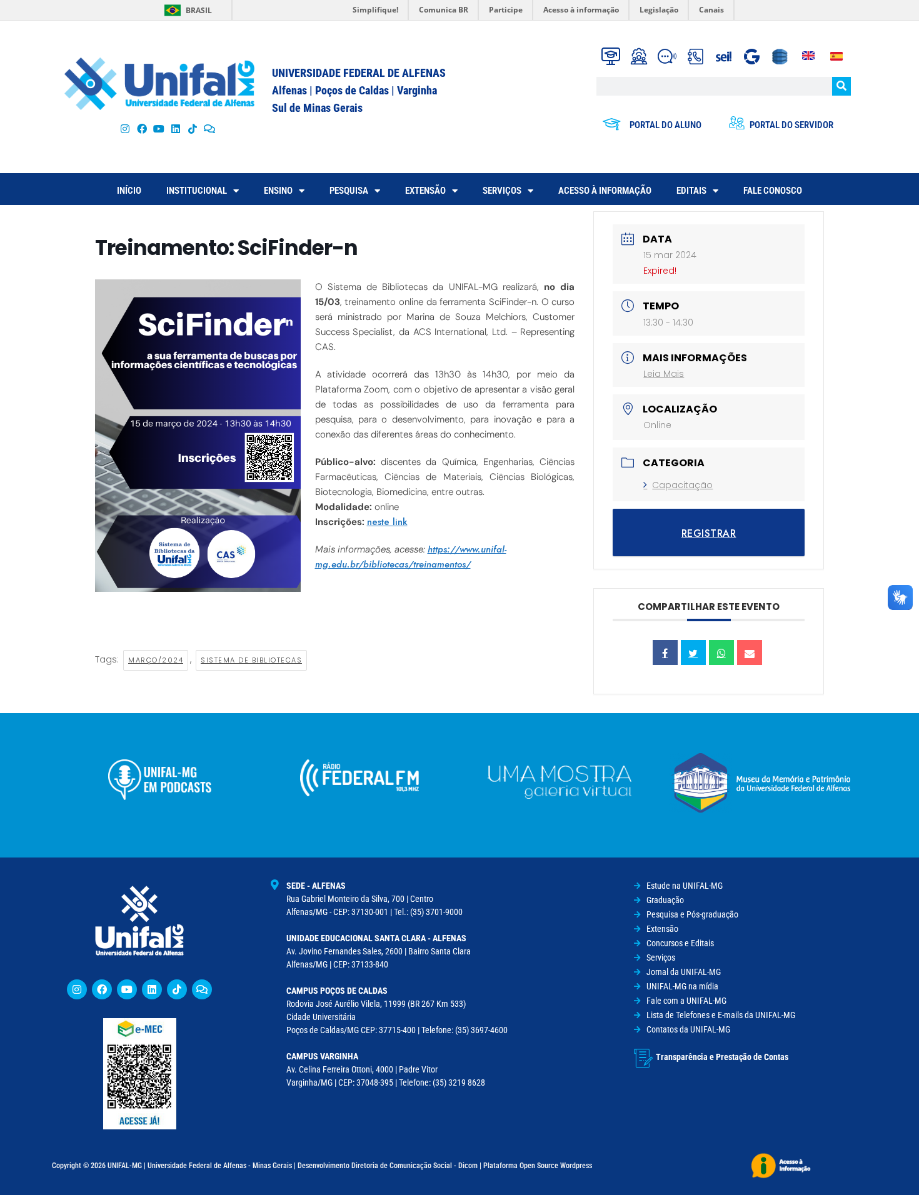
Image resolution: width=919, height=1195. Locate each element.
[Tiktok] (193, 128)
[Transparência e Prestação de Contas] (643, 1058)
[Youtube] (158, 128)
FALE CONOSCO (772, 190)
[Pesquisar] (841, 86)
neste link (387, 522)
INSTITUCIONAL (196, 190)
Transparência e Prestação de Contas (722, 1057)
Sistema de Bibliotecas (251, 660)
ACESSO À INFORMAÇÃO (604, 190)
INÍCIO (129, 190)
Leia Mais (663, 374)
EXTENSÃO (425, 190)
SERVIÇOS (502, 190)
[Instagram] (125, 128)
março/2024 (155, 660)
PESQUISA (348, 190)
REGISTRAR (708, 533)
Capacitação (682, 485)
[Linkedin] (152, 989)
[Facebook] (142, 128)
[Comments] (210, 128)
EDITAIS (691, 190)
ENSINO (278, 190)
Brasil (199, 10)
